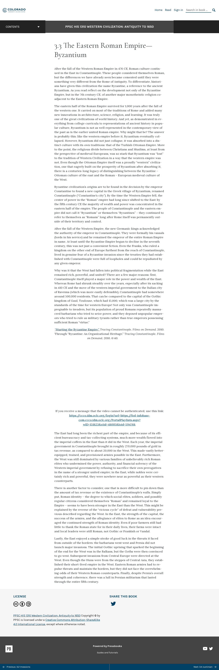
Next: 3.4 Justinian (203, 667)
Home (158, 10)
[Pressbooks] (9, 649)
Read (168, 10)
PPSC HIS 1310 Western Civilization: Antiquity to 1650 (109, 27)
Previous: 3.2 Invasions (18, 667)
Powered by (107, 646)
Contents (12, 27)
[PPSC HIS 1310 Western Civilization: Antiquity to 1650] (14, 9)
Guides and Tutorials (107, 652)
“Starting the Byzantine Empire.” (77, 329)
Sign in (178, 10)
